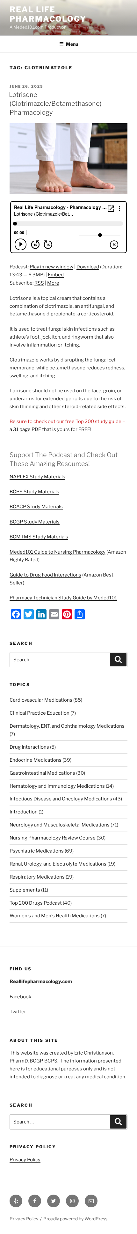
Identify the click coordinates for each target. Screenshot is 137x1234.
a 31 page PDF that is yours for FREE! (50, 429)
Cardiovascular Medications (41, 700)
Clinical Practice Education (39, 713)
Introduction (24, 812)
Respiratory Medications (37, 877)
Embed (56, 275)
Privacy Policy (25, 1160)
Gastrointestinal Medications (42, 773)
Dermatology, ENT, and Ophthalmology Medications (67, 726)
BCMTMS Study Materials (39, 537)
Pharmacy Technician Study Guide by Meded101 (63, 598)
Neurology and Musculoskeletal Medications (60, 825)
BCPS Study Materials (34, 492)
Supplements (25, 890)
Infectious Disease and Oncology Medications (61, 799)
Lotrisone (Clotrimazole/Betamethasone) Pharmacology (55, 103)
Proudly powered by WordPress (75, 1218)
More (53, 283)
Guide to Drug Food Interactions (45, 575)
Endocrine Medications (35, 760)
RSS (39, 283)
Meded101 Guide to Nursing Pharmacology (57, 552)
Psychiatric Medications (37, 851)
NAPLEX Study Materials (37, 477)
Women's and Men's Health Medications (55, 916)
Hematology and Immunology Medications (57, 786)
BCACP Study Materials (36, 506)
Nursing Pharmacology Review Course (53, 838)
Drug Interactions (29, 747)
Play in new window (51, 267)
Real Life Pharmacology (48, 14)
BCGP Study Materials (35, 522)
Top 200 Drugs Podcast (36, 903)
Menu (72, 44)
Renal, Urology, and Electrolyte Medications (58, 864)
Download (87, 267)
